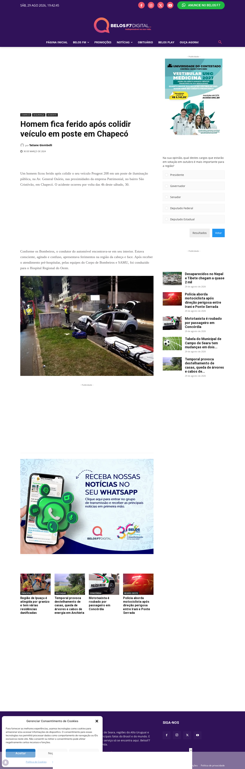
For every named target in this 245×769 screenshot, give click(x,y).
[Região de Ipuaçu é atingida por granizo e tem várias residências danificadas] (35, 584)
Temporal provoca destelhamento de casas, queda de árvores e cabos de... (204, 365)
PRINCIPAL (26, 593)
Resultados (200, 233)
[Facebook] (141, 5)
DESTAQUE (61, 593)
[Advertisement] (87, 83)
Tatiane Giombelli (40, 145)
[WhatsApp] (83, 161)
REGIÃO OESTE (131, 593)
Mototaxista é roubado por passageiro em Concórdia (99, 603)
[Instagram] (151, 5)
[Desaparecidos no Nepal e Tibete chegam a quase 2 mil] (172, 278)
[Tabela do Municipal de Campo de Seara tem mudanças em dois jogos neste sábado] (172, 343)
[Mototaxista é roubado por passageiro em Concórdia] (104, 584)
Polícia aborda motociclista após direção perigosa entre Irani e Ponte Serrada (136, 605)
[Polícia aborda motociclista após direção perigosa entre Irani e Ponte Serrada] (138, 584)
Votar (218, 233)
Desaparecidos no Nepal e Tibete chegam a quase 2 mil (204, 278)
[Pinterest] (74, 161)
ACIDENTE (52, 114)
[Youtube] (170, 5)
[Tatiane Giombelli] (22, 145)
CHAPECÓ (25, 114)
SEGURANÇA (38, 114)
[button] (97, 721)
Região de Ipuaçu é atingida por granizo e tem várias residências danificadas (35, 605)
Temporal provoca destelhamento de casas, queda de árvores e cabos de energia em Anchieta (69, 605)
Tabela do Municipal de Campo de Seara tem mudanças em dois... (203, 343)
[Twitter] (160, 5)
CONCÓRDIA (95, 593)
